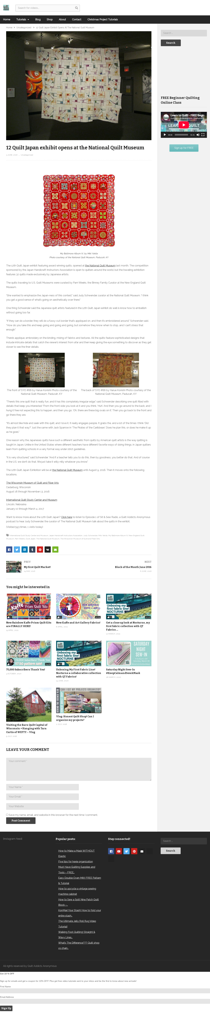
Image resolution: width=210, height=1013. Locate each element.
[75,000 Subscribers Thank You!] (29, 653)
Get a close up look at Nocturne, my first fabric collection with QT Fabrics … (128, 626)
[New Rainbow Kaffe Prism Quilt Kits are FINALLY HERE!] (29, 606)
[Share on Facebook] (9, 549)
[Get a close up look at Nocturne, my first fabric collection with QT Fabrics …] (128, 606)
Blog (38, 19)
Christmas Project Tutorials (102, 19)
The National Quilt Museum (47, 539)
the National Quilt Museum (100, 265)
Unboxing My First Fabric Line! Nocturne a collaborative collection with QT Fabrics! (78, 673)
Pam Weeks (20, 539)
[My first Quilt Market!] (41, 567)
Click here (66, 517)
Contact (76, 19)
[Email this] (55, 549)
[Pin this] (40, 549)
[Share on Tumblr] (32, 549)
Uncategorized (27, 155)
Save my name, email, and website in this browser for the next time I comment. (53, 814)
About (62, 19)
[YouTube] (119, 851)
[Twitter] (126, 851)
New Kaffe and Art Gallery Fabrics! (78, 622)
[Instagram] (150, 851)
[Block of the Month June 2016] (117, 566)
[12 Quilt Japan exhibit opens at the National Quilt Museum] (128, 653)
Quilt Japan (30, 539)
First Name (5, 986)
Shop (50, 19)
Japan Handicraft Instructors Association (65, 535)
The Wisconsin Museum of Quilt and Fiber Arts (32, 482)
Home (6, 19)
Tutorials (21, 19)
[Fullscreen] (202, 134)
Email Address (7, 997)
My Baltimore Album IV (118, 535)
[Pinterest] (134, 851)
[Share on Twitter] (17, 549)
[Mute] (198, 134)
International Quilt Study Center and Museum (31, 499)
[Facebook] (111, 851)
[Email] (142, 851)
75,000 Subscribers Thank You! (25, 669)
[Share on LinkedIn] (25, 549)
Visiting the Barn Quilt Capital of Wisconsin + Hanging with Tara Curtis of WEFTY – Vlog (26, 728)
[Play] (164, 134)
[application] (184, 125)
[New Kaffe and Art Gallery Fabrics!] (78, 606)
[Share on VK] (48, 549)
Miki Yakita (102, 535)
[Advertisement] (184, 70)
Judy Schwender (90, 535)
